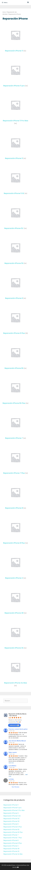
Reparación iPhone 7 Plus (12, 838)
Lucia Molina (12, 765)
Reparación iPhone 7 (10, 835)
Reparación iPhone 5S (11, 821)
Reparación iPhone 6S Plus (13, 832)
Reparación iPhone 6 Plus (12, 827)
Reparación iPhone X (10, 846)
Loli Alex (11, 779)
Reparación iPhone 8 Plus (12, 843)
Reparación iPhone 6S (11, 830)
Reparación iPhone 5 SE (12, 816)
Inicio (4, 12)
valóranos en (13, 725)
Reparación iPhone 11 (10, 805)
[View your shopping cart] (28, 2)
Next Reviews (15, 787)
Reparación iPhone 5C (11, 819)
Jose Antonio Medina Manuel (17, 741)
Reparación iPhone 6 (10, 824)
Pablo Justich (13, 752)
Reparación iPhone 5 (11, 813)
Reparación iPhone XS (11, 851)
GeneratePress (21, 865)
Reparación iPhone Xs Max (12, 854)
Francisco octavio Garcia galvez (18, 729)
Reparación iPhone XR (11, 849)
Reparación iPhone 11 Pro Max (14, 810)
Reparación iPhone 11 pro (12, 808)
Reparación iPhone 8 (10, 840)
